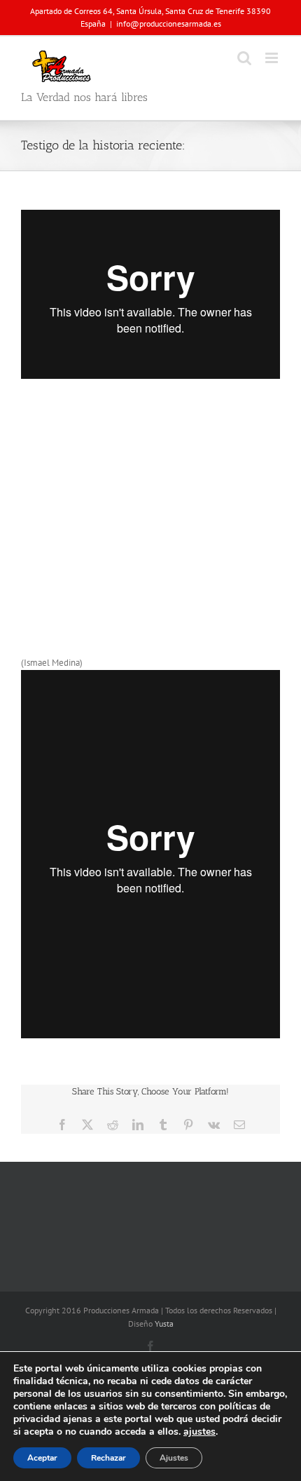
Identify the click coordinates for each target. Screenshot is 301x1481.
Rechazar (108, 1457)
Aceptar (42, 1457)
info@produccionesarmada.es (168, 23)
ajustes (199, 1432)
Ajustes (174, 1457)
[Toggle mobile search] (244, 58)
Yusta (164, 1323)
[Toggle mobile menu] (272, 58)
